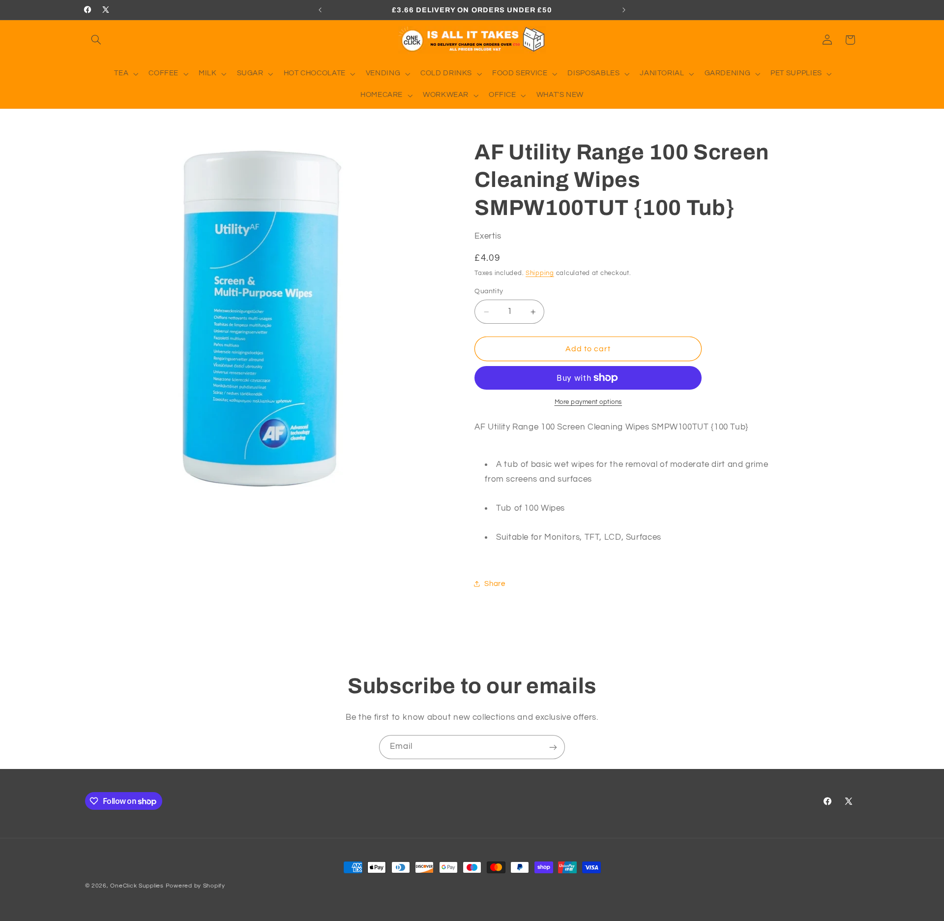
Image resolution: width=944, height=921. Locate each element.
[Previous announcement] (320, 10)
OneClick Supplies (137, 886)
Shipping (540, 273)
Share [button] (494, 583)
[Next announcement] (624, 10)
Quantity (488, 291)
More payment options (588, 402)
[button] (96, 40)
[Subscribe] (553, 747)
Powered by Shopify (195, 886)
